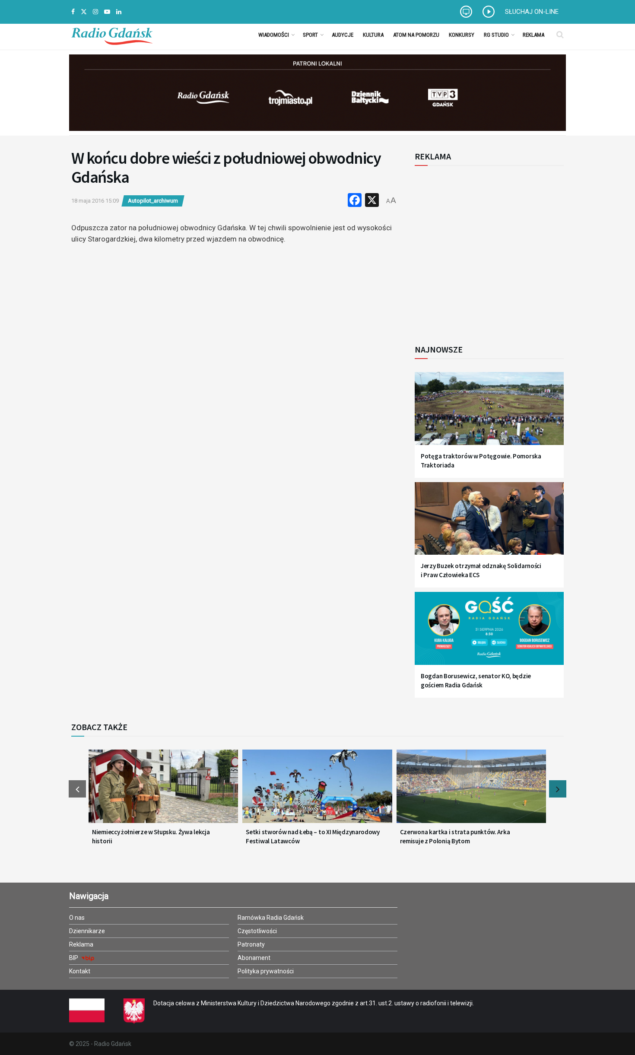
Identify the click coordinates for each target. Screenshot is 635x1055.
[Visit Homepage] (111, 34)
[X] (372, 201)
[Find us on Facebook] (73, 12)
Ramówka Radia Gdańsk (271, 917)
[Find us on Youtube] (107, 12)
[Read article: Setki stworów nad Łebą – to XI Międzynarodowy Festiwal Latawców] (317, 791)
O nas (77, 917)
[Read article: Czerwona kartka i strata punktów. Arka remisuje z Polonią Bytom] (471, 791)
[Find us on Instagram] (95, 12)
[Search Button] (560, 34)
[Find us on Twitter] (84, 12)
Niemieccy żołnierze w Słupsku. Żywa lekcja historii (151, 836)
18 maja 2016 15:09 (95, 200)
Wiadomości (273, 35)
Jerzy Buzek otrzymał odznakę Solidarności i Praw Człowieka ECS (481, 570)
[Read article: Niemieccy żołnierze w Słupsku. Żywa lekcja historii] (163, 791)
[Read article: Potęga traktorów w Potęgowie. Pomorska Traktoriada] (489, 413)
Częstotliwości (257, 931)
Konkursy (461, 35)
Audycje (342, 35)
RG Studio (496, 35)
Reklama (533, 35)
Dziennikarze (87, 931)
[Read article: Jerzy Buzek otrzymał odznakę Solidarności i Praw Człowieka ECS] (489, 524)
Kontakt (79, 971)
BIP (74, 957)
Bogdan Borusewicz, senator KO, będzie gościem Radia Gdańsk (476, 680)
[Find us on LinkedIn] (118, 12)
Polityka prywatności (266, 971)
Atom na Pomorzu (416, 35)
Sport (310, 35)
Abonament (254, 957)
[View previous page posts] (77, 789)
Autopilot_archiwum (153, 200)
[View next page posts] (557, 789)
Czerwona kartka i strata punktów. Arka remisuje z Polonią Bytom (455, 836)
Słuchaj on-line (532, 12)
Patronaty (251, 944)
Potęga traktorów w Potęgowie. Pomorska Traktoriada (481, 460)
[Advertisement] (486, 250)
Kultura (373, 35)
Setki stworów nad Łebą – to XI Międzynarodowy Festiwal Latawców (313, 836)
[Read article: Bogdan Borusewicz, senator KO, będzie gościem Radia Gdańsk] (489, 633)
